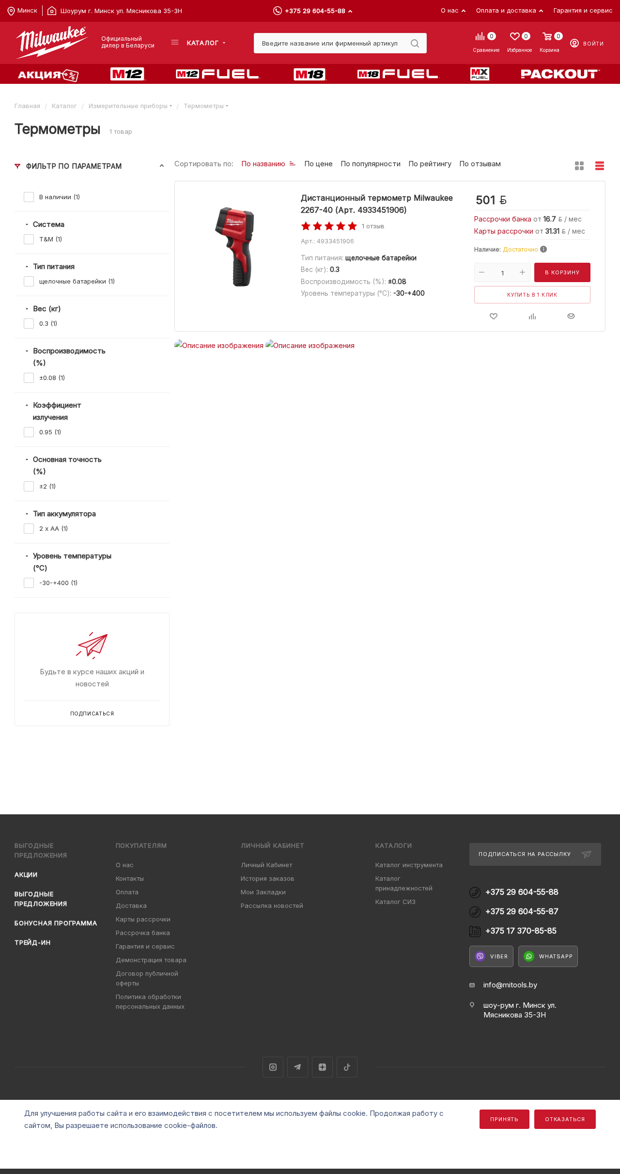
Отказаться (565, 1119)
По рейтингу (429, 163)
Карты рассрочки (504, 231)
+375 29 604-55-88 (315, 11)
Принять (504, 1119)
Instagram (273, 1067)
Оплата (127, 892)
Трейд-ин (32, 942)
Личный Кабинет (266, 865)
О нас (125, 865)
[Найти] (415, 43)
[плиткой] (579, 166)
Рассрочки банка (503, 219)
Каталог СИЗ (395, 901)
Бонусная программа (56, 923)
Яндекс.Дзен (322, 1067)
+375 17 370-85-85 (521, 931)
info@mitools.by (510, 984)
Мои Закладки (263, 892)
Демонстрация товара (151, 960)
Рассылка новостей (272, 905)
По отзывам (480, 163)
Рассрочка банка (143, 932)
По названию (263, 163)
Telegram (297, 1067)
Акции (26, 874)
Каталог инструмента (409, 865)
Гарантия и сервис (145, 946)
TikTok (347, 1067)
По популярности (371, 163)
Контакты (130, 878)
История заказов (267, 878)
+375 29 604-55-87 (521, 911)
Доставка (131, 905)
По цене (318, 163)
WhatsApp (556, 956)
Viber (499, 956)
